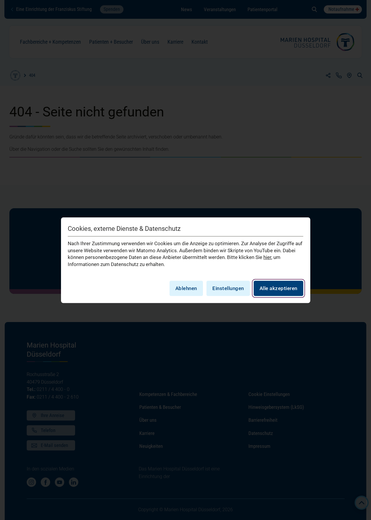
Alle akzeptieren (278, 288)
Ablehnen (186, 288)
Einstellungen (228, 288)
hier (267, 257)
